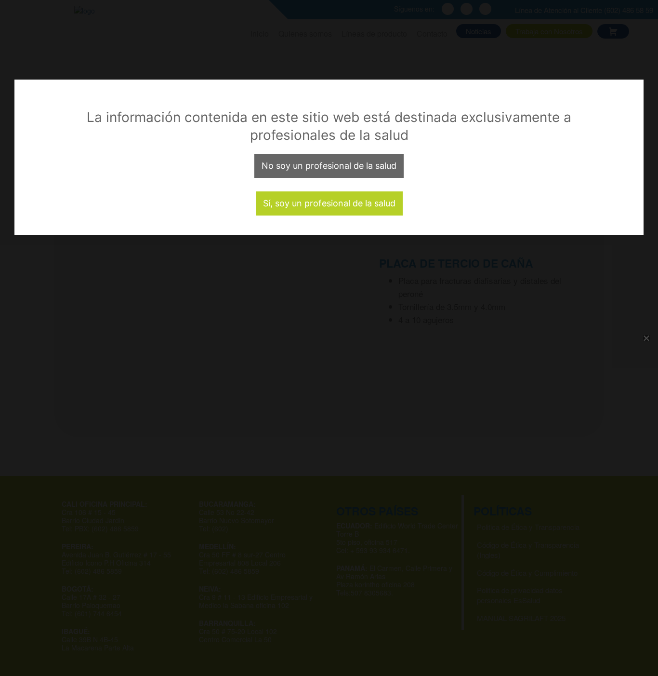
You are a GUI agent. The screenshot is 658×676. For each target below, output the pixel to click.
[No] (646, 338)
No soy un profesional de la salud (329, 166)
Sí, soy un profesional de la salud (329, 203)
